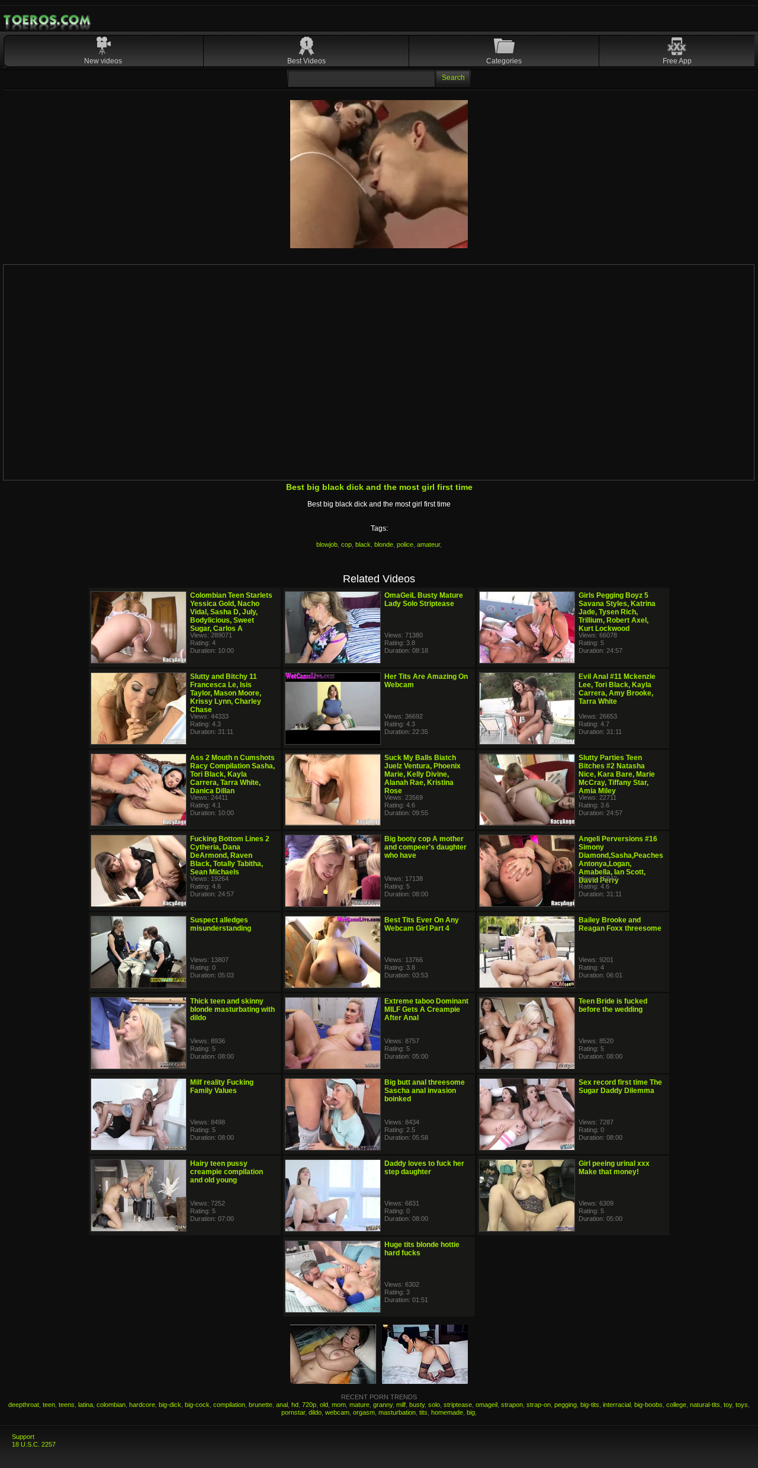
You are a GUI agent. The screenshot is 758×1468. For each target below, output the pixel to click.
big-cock (197, 1404)
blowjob (327, 544)
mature (359, 1404)
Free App (677, 61)
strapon (512, 1404)
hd (294, 1404)
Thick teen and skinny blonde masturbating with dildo (232, 1009)
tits (423, 1412)
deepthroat (23, 1404)
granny (383, 1404)
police (405, 544)
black (363, 544)
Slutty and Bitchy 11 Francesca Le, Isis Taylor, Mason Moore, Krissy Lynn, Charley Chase (225, 693)
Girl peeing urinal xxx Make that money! (614, 1167)
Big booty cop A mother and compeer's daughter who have (425, 847)
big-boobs (648, 1404)
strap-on (538, 1404)
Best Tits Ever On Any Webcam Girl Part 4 (421, 924)
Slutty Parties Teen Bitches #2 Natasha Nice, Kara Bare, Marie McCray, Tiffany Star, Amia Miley (617, 774)
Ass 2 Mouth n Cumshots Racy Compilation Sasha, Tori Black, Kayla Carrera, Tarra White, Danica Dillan (232, 774)
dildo (315, 1412)
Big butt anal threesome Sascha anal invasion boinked (424, 1090)
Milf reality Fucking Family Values (221, 1086)
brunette (260, 1404)
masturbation (397, 1412)
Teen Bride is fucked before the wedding (613, 1005)
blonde (383, 544)
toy (728, 1404)
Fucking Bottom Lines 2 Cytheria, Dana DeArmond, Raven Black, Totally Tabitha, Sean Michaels (229, 855)
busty (417, 1404)
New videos (103, 61)
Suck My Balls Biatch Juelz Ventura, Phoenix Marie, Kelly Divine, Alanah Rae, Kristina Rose (422, 774)
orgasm (364, 1412)
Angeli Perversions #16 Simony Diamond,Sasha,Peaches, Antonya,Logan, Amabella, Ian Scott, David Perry (622, 859)
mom (339, 1404)
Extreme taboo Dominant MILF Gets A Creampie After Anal (426, 1009)
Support (23, 1436)
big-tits (589, 1404)
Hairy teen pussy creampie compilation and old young (226, 1171)
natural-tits (705, 1404)
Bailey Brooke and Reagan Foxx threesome (620, 924)
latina (85, 1404)
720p (309, 1404)
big (471, 1412)
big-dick (170, 1404)
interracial (617, 1404)
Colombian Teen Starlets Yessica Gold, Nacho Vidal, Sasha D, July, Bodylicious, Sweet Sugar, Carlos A (231, 612)
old (324, 1404)
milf (401, 1404)
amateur (428, 544)
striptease (458, 1404)
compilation (229, 1404)
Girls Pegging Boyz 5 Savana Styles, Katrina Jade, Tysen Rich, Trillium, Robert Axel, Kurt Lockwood (617, 612)
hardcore (142, 1404)
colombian (111, 1404)
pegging (565, 1404)
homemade (447, 1412)
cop (346, 544)
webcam (337, 1412)
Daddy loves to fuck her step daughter (424, 1167)
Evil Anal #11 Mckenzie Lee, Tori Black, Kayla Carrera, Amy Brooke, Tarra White (617, 689)
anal (282, 1404)
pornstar (293, 1412)
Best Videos (306, 61)
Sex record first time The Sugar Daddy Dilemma (620, 1086)
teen (49, 1404)
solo (434, 1404)
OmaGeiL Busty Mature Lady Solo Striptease (423, 599)
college (676, 1404)
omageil (486, 1404)
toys (741, 1404)
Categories (504, 61)
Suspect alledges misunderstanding (220, 924)
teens (67, 1404)
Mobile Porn (48, 20)
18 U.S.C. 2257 (34, 1444)
